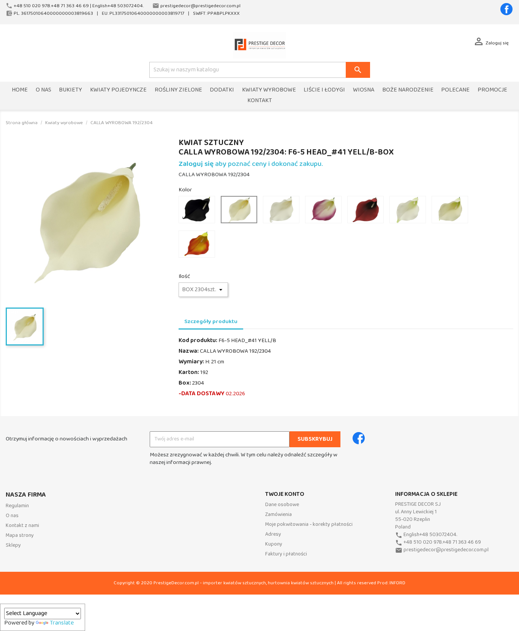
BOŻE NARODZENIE (408, 90)
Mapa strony (20, 535)
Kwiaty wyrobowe (269, 90)
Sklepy (13, 545)
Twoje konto (284, 494)
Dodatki (222, 90)
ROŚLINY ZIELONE (178, 90)
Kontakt (259, 101)
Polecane (455, 90)
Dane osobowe (282, 504)
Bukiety (70, 90)
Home (20, 90)
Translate (62, 623)
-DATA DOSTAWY (202, 394)
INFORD (397, 583)
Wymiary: (191, 362)
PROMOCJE (492, 90)
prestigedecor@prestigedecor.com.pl (446, 550)
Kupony (273, 544)
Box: (185, 383)
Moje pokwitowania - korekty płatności (309, 524)
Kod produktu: (198, 340)
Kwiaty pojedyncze (118, 90)
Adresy (273, 534)
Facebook (506, 9)
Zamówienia (278, 514)
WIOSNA (363, 90)
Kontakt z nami (22, 525)
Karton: (189, 372)
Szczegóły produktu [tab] (210, 321)
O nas (43, 90)
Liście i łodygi (324, 90)
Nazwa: (189, 351)
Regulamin (17, 506)
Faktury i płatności (286, 554)
